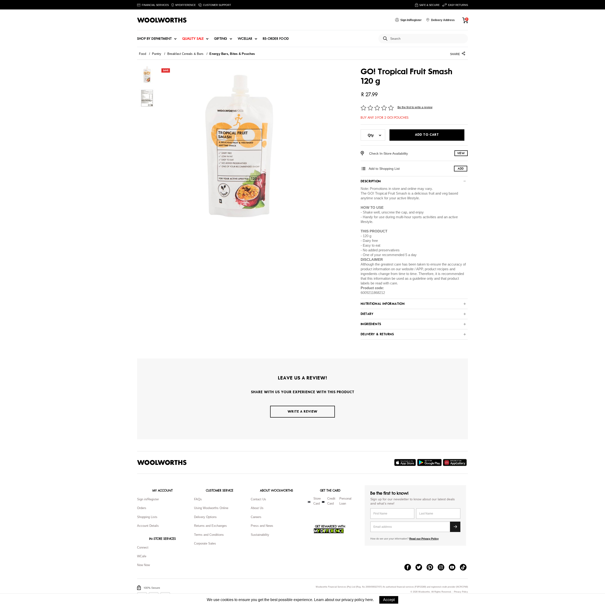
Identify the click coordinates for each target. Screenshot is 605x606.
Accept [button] (389, 600)
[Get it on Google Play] (430, 462)
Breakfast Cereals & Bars (185, 54)
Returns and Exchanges (210, 526)
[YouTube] (454, 567)
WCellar (245, 38)
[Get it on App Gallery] (455, 462)
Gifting (220, 38)
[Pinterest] (432, 567)
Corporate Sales (205, 543)
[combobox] (427, 38)
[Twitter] (421, 567)
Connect (142, 547)
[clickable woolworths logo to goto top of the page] (162, 462)
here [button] (369, 600)
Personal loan (345, 501)
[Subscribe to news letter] (455, 527)
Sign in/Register (148, 499)
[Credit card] (323, 502)
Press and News (262, 526)
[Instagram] (443, 567)
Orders (141, 508)
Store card (317, 501)
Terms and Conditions (209, 534)
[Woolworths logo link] (162, 20)
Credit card (331, 501)
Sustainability (260, 534)
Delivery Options (205, 517)
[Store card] (309, 502)
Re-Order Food (276, 38)
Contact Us (258, 499)
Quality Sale (192, 38)
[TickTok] (465, 567)
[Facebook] (409, 567)
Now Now (143, 565)
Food (142, 54)
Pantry (156, 54)
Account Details (148, 526)
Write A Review (302, 412)
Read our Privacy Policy (424, 538)
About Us (257, 508)
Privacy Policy (461, 592)
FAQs (198, 499)
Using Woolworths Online (211, 508)
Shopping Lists (147, 517)
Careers (256, 517)
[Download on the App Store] (405, 462)
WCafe (141, 556)
